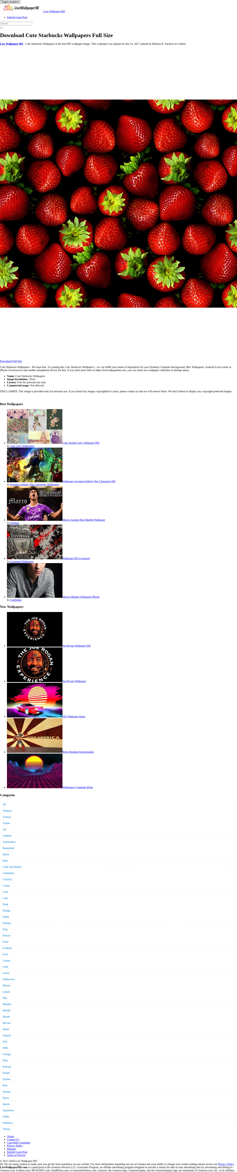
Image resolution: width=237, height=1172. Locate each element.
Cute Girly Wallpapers (22, 445)
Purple (6, 1072)
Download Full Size (11, 361)
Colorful (7, 879)
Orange (7, 1054)
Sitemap (11, 1148)
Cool (5, 891)
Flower (6, 935)
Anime (6, 823)
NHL (6, 1047)
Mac (5, 997)
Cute (5, 898)
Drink (6, 916)
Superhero (8, 1110)
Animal (7, 816)
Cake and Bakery (12, 866)
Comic (6, 885)
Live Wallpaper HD (54, 11)
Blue (5, 860)
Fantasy (7, 923)
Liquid (6, 991)
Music (6, 1029)
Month (6, 1016)
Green (6, 973)
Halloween (9, 979)
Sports (6, 1104)
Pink (5, 1060)
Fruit (5, 954)
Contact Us (13, 1139)
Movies (7, 1022)
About (10, 1136)
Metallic (7, 1004)
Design (6, 910)
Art (4, 829)
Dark (5, 904)
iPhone (6, 985)
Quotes (6, 1079)
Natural (7, 1035)
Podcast (7, 1066)
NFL (5, 1041)
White (6, 1116)
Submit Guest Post (17, 17)
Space (6, 1097)
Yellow (6, 1129)
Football (14, 522)
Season (6, 1091)
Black (6, 854)
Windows (8, 1122)
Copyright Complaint (18, 1142)
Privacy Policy (15, 1145)
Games (6, 960)
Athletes (7, 835)
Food (5, 941)
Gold (5, 966)
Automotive (9, 841)
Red (5, 1085)
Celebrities (16, 599)
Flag (5, 929)
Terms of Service (16, 1155)
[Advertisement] (104, 72)
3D (4, 804)
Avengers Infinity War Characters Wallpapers (34, 484)
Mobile (6, 1010)
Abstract (7, 810)
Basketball (8, 848)
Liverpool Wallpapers (21, 561)
